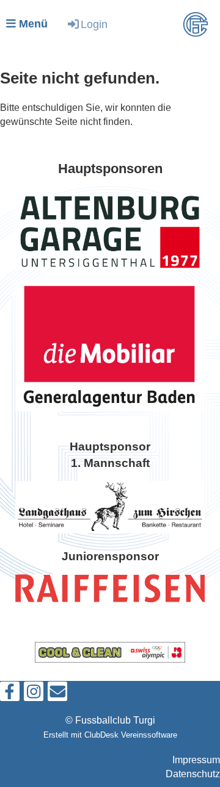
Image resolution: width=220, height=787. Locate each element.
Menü (32, 24)
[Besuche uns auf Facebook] (10, 694)
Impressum (196, 760)
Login (94, 24)
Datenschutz (193, 774)
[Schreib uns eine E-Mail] (57, 694)
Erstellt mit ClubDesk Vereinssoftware (110, 734)
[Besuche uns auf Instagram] (33, 694)
